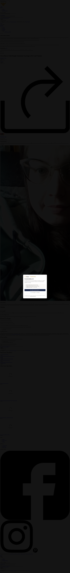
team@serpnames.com (33, 296)
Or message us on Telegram (35, 292)
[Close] (45, 276)
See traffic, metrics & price (34, 290)
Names (27, 276)
